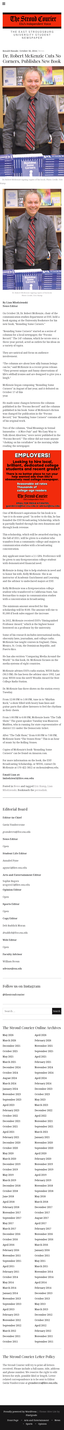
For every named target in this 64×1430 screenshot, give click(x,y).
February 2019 (43, 1180)
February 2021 (11, 1137)
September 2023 (12, 1099)
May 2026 (8, 1035)
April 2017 (40, 1223)
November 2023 (12, 1094)
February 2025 (43, 1062)
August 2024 (10, 1078)
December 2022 (43, 1110)
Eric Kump (40, 786)
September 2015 (12, 1261)
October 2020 (10, 1148)
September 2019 (44, 1169)
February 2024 (43, 1083)
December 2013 (43, 1293)
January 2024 (10, 1088)
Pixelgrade (31, 1415)
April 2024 (40, 1078)
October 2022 (10, 1115)
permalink (41, 790)
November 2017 (12, 1212)
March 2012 (9, 1330)
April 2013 (8, 1309)
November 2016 (44, 1234)
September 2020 (44, 1148)
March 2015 (41, 1266)
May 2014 (8, 1282)
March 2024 (9, 1083)
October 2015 (42, 1255)
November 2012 (12, 1320)
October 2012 (42, 1320)
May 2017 (8, 1223)
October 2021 (10, 1126)
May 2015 (40, 1261)
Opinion (42, 1424)
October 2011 (10, 1341)
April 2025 (40, 1056)
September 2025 (44, 1051)
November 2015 (12, 1255)
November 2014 (44, 1271)
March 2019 (9, 1180)
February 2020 (43, 1158)
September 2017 (12, 1218)
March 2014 (9, 1287)
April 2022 (40, 1115)
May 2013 (40, 1304)
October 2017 (42, 1212)
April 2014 (40, 1282)
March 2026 (9, 1040)
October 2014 (10, 1277)
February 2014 (43, 1287)
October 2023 (42, 1094)
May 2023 (40, 1099)
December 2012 (43, 1314)
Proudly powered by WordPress (20, 1411)
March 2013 (41, 1309)
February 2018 (11, 1207)
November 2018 (44, 1185)
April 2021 (8, 1131)
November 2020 (44, 1142)
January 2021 (42, 1137)
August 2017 (42, 1218)
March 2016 (41, 1244)
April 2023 (8, 1105)
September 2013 (12, 1304)
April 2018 (8, 1201)
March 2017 (9, 1228)
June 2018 (8, 1196)
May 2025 (8, 1056)
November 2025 (44, 1045)
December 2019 (11, 1164)
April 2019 (40, 1175)
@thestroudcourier (14, 994)
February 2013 (11, 1314)
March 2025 (9, 1062)
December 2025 (11, 1045)
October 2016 (10, 1239)
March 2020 (9, 1158)
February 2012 (43, 1330)
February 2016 (11, 1250)
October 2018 (10, 1191)
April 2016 (8, 1244)
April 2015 (8, 1266)
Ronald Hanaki (11, 50)
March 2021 (41, 1131)
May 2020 (8, 1153)
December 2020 (11, 1142)
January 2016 (42, 1250)
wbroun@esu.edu (12, 968)
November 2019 (44, 1164)
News (41, 50)
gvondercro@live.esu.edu (42, 1382)
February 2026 (43, 1040)
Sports (29, 1424)
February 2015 (11, 1271)
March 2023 (41, 1105)
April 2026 (40, 1035)
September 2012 (12, 1325)
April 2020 (40, 1153)
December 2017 (43, 1207)
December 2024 (11, 1067)
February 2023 (11, 1110)
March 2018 (41, 1201)
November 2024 (44, 1067)
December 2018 (11, 1185)
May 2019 (8, 1175)
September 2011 (44, 1341)
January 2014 (10, 1293)
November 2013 (12, 1298)
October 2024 (10, 1072)
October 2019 (10, 1169)
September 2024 (44, 1072)
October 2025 (10, 1051)
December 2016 (11, 1234)
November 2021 (44, 1121)
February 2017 (43, 1228)
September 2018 (44, 1191)
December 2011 (11, 1336)
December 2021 (11, 1121)
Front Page (12, 1420)
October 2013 (42, 1298)
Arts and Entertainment (36, 1420)
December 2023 (43, 1088)
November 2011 (44, 1336)
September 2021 (44, 1126)
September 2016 (44, 1239)
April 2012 (40, 1325)
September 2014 (44, 1277)
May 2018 (40, 1196)
